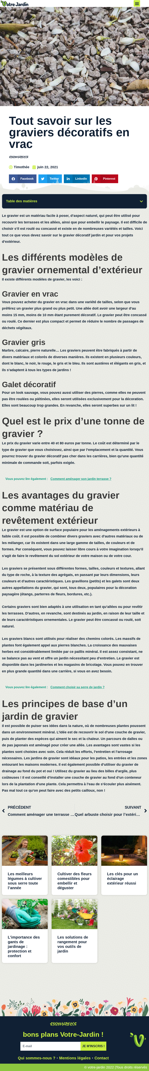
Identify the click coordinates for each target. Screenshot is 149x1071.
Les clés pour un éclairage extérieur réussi (122, 878)
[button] (137, 3)
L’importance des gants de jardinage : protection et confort (24, 946)
